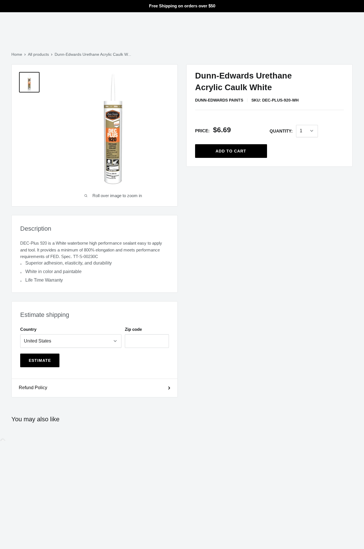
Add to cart (231, 150)
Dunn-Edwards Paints (219, 100)
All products (38, 54)
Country (28, 329)
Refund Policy (33, 387)
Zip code (133, 329)
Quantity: (281, 131)
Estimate (40, 360)
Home (16, 54)
